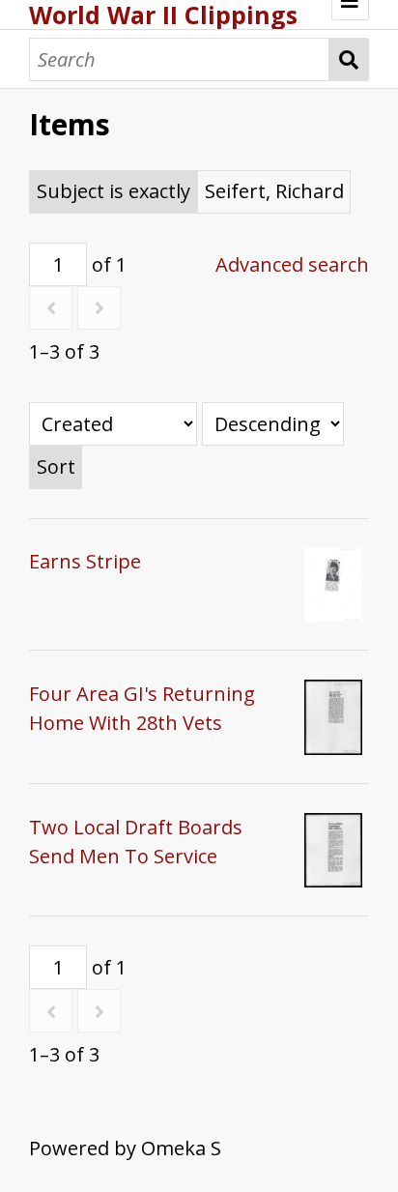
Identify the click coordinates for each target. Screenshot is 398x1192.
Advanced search (292, 264)
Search (349, 59)
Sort (56, 466)
